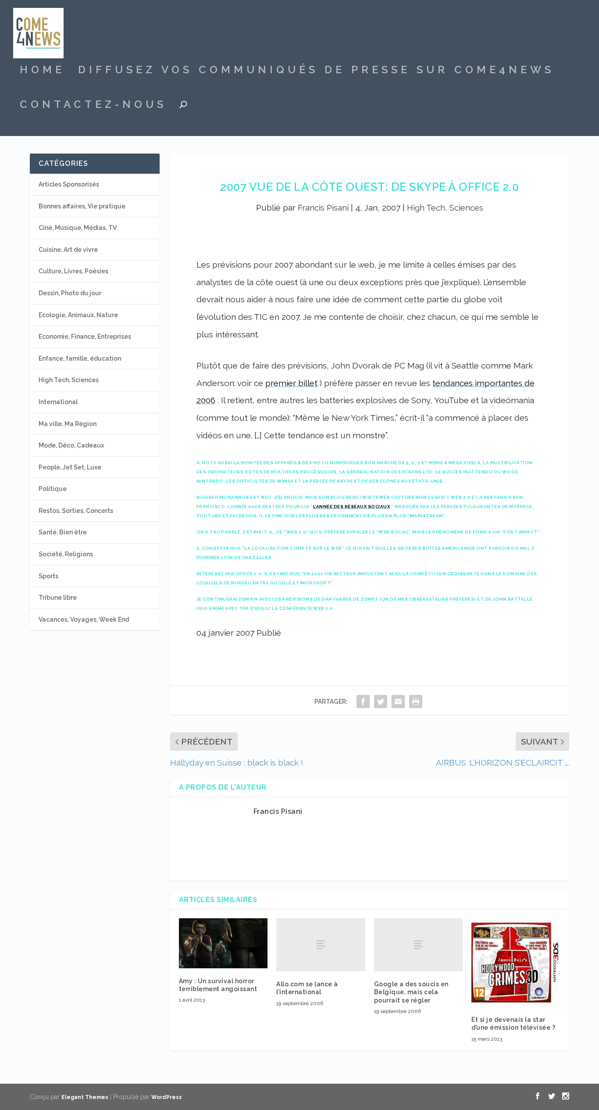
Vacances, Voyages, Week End (84, 619)
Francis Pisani (323, 207)
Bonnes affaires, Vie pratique (82, 206)
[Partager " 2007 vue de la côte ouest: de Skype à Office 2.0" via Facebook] (363, 701)
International (58, 401)
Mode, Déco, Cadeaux (71, 445)
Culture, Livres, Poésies (73, 271)
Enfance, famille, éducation (80, 358)
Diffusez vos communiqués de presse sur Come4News (316, 71)
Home (42, 71)
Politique (53, 488)
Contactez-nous (93, 106)
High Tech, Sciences (445, 207)
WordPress (166, 1097)
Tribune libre (58, 597)
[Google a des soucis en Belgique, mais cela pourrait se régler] (418, 944)
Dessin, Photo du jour (70, 293)
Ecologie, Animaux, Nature (78, 315)
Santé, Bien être (63, 532)
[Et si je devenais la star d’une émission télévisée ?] (515, 962)
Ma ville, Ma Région (67, 423)
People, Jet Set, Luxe (70, 467)
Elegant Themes (84, 1097)
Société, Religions (66, 554)
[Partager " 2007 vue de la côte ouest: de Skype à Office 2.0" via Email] (398, 701)
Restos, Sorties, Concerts (76, 510)
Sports (48, 576)
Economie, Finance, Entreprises (85, 336)
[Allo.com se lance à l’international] (320, 944)
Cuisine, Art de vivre (68, 249)
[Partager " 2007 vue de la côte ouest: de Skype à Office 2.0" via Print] (415, 701)
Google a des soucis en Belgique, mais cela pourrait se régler (411, 992)
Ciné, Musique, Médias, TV (78, 227)
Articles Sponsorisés (69, 184)
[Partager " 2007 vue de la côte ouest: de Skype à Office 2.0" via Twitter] (380, 701)
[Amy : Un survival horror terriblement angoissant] (223, 943)
